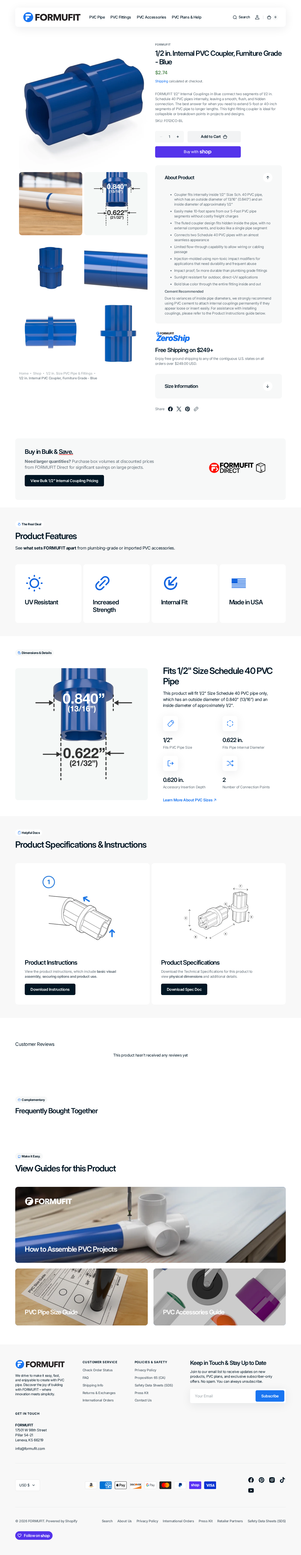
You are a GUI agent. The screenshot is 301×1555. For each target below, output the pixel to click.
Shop (37, 373)
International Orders (98, 1400)
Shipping (161, 81)
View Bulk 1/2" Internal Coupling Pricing (64, 480)
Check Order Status (98, 1370)
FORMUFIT (36, 1521)
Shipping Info (93, 1385)
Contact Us (143, 1400)
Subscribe (270, 1396)
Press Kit (141, 1393)
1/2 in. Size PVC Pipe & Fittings (69, 373)
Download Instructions (50, 989)
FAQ (86, 1378)
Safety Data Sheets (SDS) (154, 1385)
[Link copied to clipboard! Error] (196, 409)
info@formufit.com (30, 1449)
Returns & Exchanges (99, 1393)
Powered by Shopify (61, 1521)
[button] (241, 17)
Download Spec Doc (184, 989)
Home (23, 373)
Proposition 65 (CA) (150, 1378)
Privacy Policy (145, 1370)
